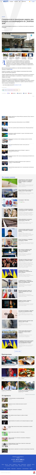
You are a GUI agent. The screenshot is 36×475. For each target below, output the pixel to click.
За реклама (8, 468)
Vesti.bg (5, 1)
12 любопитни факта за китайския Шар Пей (16, 398)
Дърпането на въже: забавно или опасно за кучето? (17, 403)
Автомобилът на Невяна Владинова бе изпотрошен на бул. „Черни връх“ (25, 210)
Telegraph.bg (29, 465)
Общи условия (13, 468)
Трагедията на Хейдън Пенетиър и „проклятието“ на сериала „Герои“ (25, 260)
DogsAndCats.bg (23, 464)
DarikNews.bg (15, 464)
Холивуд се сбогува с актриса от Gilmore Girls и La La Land (24, 301)
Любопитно (24, 1)
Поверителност (19, 468)
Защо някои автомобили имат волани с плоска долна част (18, 144)
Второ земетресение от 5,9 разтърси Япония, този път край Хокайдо (25, 190)
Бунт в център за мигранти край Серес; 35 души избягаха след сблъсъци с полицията (25, 250)
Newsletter (14, 93)
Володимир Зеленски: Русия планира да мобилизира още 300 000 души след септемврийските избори (25, 341)
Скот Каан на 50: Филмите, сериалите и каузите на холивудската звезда (25, 311)
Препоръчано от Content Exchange (29, 394)
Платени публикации (25, 468)
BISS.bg (33, 464)
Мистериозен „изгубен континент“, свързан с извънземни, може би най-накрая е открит (20, 134)
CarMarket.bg (29, 464)
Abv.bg (3, 464)
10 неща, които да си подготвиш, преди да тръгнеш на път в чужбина (25, 391)
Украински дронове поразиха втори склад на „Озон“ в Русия (25, 321)
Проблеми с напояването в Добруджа (15, 409)
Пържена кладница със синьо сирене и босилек (25, 378)
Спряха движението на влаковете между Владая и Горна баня (25, 220)
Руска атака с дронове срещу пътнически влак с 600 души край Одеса (20, 127)
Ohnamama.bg (7, 465)
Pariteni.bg (20, 465)
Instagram (30, 93)
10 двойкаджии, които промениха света (25, 365)
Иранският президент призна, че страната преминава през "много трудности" (25, 291)
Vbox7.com (6, 464)
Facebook (25, 93)
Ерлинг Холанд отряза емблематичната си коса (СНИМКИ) (18, 122)
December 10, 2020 (17, 84)
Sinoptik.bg (12, 465)
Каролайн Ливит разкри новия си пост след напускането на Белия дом (21, 167)
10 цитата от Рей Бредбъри (6, 390)
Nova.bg (19, 464)
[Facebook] (18, 469)
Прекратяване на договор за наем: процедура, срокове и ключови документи (20, 139)
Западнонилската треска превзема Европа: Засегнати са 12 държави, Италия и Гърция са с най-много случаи (25, 181)
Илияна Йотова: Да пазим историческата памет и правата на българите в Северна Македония (19, 162)
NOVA (11, 69)
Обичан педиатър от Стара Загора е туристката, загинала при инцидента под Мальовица (19, 444)
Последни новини (8, 177)
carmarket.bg (9, 145)
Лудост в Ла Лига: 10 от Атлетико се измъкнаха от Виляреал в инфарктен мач (19, 438)
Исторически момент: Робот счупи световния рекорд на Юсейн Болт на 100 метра (21, 156)
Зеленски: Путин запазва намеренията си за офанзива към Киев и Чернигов (25, 271)
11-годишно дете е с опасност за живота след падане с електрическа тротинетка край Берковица (25, 281)
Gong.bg (10, 464)
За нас (5, 468)
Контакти (31, 468)
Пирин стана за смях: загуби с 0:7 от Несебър (16, 432)
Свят (19, 1)
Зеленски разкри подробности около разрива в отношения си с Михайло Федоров (25, 230)
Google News (20, 93)
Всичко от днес (18, 351)
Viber (9, 93)
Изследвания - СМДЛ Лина (23, 199)
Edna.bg (24, 465)
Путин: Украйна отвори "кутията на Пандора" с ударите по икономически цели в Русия (18, 151)
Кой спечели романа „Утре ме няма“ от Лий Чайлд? (9, 378)
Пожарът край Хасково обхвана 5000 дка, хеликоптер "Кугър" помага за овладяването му (21, 117)
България (16, 1)
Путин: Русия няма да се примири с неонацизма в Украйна (25, 240)
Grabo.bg (16, 465)
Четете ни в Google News (18, 461)
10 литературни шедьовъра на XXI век (8, 365)
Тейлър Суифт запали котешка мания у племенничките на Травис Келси (20, 427)
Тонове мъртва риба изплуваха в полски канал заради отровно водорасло (25, 331)
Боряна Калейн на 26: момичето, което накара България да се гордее (20, 420)
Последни (11, 1)
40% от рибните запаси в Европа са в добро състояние (18, 415)
